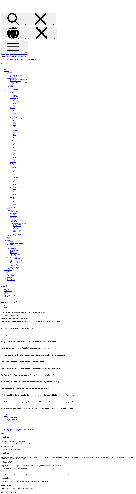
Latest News (10, 277)
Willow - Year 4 (14, 218)
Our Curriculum (11, 92)
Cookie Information (12, 419)
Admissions (10, 244)
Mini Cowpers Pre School (16, 83)
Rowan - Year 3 (14, 217)
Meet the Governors (12, 76)
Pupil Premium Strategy (16, 260)
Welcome (9, 72)
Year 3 (14, 102)
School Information (12, 248)
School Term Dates (11, 272)
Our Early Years (11, 207)
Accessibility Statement (12, 417)
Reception (15, 96)
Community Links (11, 78)
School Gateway (14, 255)
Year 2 (14, 100)
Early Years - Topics (15, 93)
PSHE (11, 174)
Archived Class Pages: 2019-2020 (18, 223)
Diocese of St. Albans (15, 81)
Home (5, 69)
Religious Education (15, 187)
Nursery (15, 95)
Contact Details (11, 280)
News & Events (8, 270)
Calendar (9, 271)
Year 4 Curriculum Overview (11, 315)
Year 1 (14, 99)
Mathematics (13, 162)
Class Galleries (10, 210)
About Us (6, 71)
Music (11, 163)
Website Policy (10, 420)
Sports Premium (14, 261)
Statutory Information (12, 257)
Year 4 (14, 103)
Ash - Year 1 (13, 214)
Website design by (11, 430)
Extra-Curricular (11, 238)
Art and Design (14, 98)
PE (11, 173)
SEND (8, 209)
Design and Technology (16, 118)
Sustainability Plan (14, 263)
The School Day (14, 250)
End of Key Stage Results (16, 258)
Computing (13, 108)
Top (2, 433)
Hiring (11, 85)
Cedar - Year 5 (13, 220)
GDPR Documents (15, 267)
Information (7, 240)
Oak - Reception (14, 89)
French (12, 140)
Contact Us (6, 278)
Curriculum (10, 86)
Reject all (3, 449)
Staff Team (9, 73)
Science (12, 197)
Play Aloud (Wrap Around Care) (18, 254)
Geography (13, 142)
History (12, 152)
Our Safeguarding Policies (16, 243)
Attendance (10, 245)
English (12, 127)
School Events (10, 275)
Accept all (9, 449)
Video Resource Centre (12, 236)
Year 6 (14, 106)
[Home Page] (14, 54)
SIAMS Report (14, 265)
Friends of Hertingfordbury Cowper (19, 82)
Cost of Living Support (12, 268)
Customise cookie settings (19, 449)
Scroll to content (5, 12)
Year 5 (14, 105)
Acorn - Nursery (14, 88)
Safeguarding (10, 241)
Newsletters (10, 274)
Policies (9, 247)
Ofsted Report (13, 264)
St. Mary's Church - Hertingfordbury (19, 79)
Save (14, 492)
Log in (5, 282)
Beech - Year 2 (13, 216)
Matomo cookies (9, 475)
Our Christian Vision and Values (15, 75)
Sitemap (6, 414)
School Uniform (14, 251)
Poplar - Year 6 (13, 221)
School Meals (13, 253)
